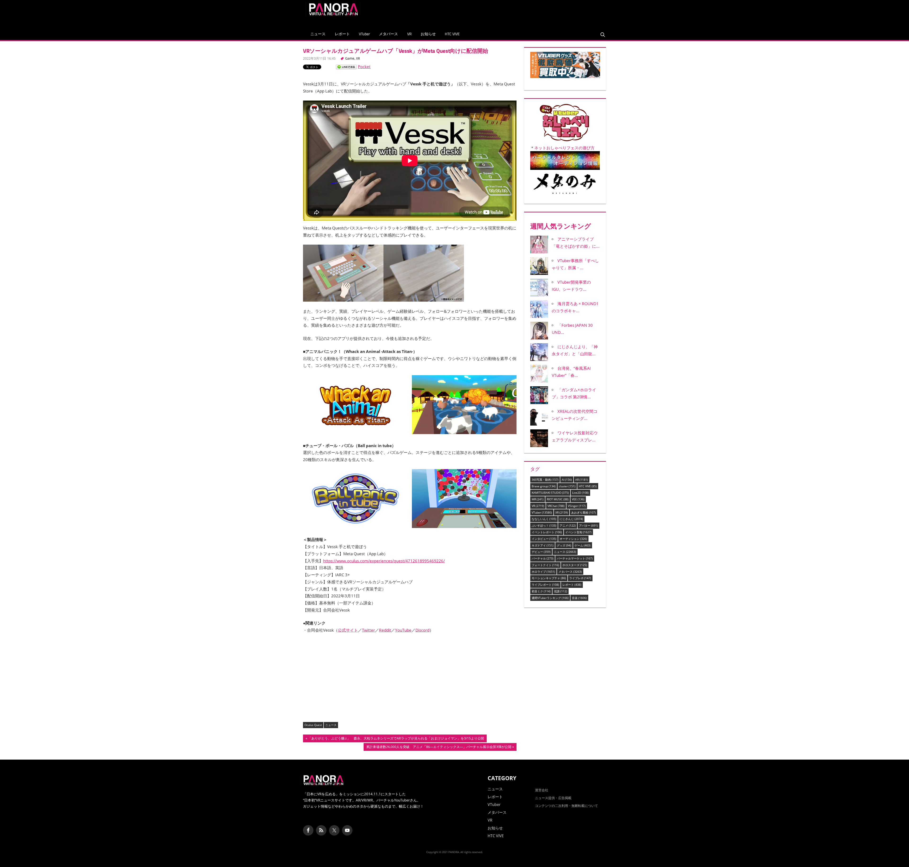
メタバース (388, 34)
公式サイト (348, 630)
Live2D (580, 493)
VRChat (556, 506)
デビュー (541, 552)
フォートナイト (545, 565)
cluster (567, 486)
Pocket (364, 66)
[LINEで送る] (346, 66)
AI (567, 480)
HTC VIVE (452, 34)
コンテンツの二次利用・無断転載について (566, 805)
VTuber (364, 34)
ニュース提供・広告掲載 (553, 798)
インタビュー (544, 539)
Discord (422, 630)
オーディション (573, 539)
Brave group (544, 486)
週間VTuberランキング (550, 598)
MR (538, 499)
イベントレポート (547, 532)
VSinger (577, 506)
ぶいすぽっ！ (544, 526)
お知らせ (428, 34)
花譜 (560, 591)
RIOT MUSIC (558, 499)
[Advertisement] (517, 12)
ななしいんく (544, 519)
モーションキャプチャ (549, 578)
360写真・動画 (545, 480)
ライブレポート (545, 585)
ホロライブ (543, 572)
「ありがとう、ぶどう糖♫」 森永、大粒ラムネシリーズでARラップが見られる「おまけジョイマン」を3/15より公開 (396, 739)
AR (581, 480)
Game (349, 58)
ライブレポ (580, 578)
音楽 (579, 598)
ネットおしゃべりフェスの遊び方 (564, 147)
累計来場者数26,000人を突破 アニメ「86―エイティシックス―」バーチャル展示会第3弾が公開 (438, 747)
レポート (342, 34)
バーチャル (542, 558)
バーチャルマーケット (575, 558)
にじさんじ (571, 519)
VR (409, 34)
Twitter (368, 630)
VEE (578, 499)
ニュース (317, 34)
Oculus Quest (313, 725)
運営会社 (541, 790)
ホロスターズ (574, 565)
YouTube (403, 630)
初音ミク (541, 591)
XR (358, 58)
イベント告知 (578, 532)
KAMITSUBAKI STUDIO (550, 493)
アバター (588, 526)
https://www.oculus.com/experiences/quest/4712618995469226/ (384, 560)
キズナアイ (542, 545)
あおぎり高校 (583, 513)
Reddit (385, 630)
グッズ (564, 545)
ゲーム (583, 545)
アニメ (568, 526)
